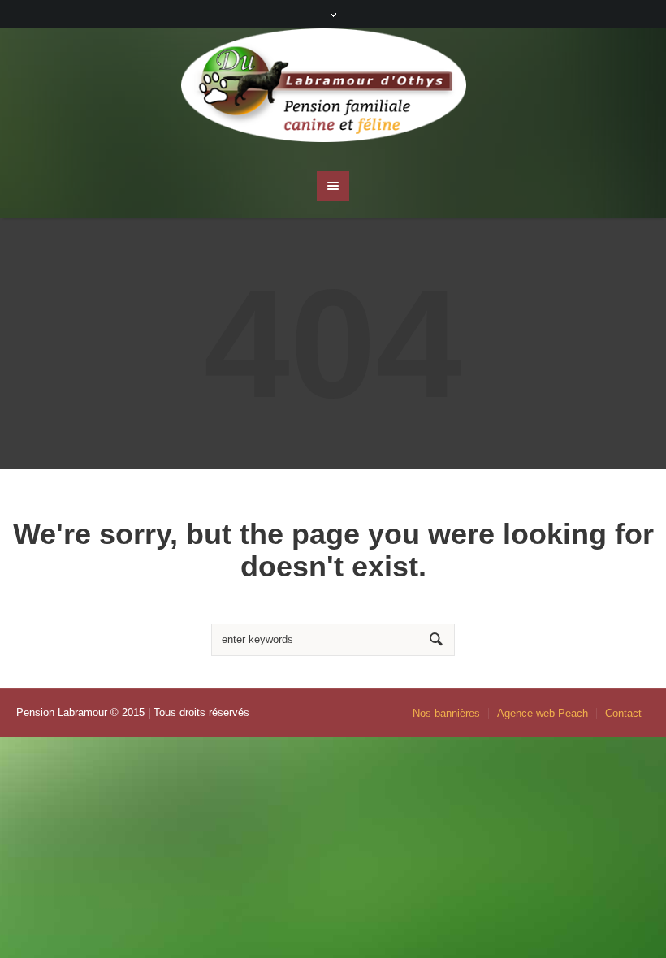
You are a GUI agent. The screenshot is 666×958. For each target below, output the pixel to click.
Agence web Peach (542, 713)
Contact (623, 713)
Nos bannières (446, 713)
